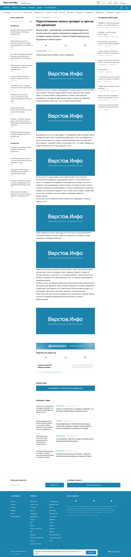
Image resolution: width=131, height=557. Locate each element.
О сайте (23, 8)
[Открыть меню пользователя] (121, 8)
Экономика (70, 12)
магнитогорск (48, 372)
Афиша (39, 8)
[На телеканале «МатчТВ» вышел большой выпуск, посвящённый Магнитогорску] (45, 440)
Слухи (51, 522)
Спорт (55, 12)
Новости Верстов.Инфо (37, 537)
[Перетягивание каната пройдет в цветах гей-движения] (65, 75)
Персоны (52, 525)
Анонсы (32, 525)
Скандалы (33, 534)
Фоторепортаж (89, 12)
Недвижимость (99, 12)
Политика (62, 12)
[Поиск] (126, 8)
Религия (32, 540)
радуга (55, 372)
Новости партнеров (35, 528)
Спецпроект (79, 12)
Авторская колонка (54, 534)
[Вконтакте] (76, 501)
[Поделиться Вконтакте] (46, 45)
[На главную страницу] (10, 3)
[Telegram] (94, 501)
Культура (52, 528)
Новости (15, 8)
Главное (6, 8)
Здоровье (52, 519)
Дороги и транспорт (36, 543)
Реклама (31, 8)
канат (59, 372)
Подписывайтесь (59, 346)
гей (52, 372)
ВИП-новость (7, 12)
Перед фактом (17, 12)
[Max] (111, 501)
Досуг (31, 522)
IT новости (48, 12)
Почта (51, 540)
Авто (31, 531)
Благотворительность (55, 537)
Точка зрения (110, 12)
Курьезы (118, 12)
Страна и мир (28, 12)
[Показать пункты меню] (126, 12)
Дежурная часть (38, 12)
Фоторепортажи (50, 8)
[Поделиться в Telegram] (65, 45)
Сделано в (15, 554)
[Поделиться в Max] (85, 45)
